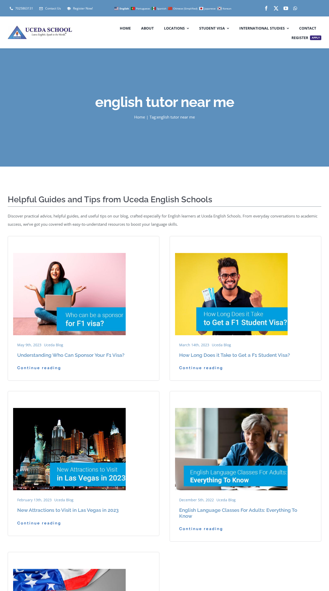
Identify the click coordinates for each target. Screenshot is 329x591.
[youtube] (286, 8)
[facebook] (266, 8)
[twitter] (276, 8)
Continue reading (39, 367)
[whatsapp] (295, 8)
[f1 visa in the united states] (231, 243)
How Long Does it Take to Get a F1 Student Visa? (234, 355)
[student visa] (69, 559)
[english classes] (231, 398)
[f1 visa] (69, 243)
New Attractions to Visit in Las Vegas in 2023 (67, 510)
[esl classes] (69, 398)
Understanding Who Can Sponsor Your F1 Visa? (70, 355)
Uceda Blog (53, 344)
